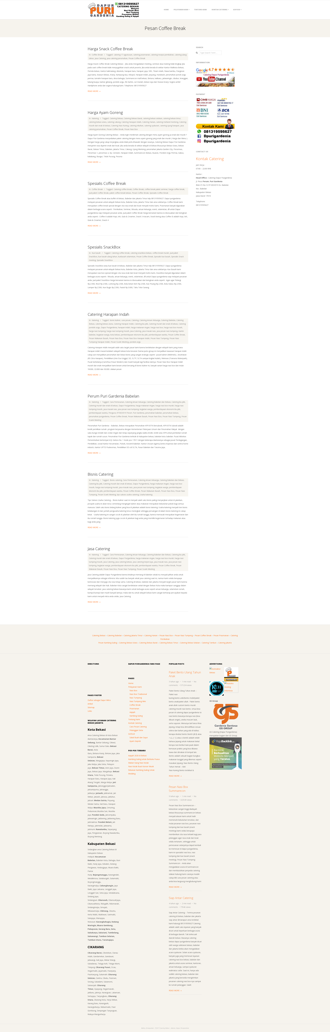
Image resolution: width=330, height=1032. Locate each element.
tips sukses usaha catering (128, 494)
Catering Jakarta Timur (133, 635)
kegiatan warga (103, 334)
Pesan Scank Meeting (120, 342)
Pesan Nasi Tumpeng (159, 338)
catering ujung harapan (169, 125)
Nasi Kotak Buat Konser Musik (141, 766)
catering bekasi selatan (152, 118)
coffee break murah (160, 253)
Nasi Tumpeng (136, 697)
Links (90, 711)
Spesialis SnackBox (104, 247)
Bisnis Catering (100, 474)
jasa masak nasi (149, 331)
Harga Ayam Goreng (105, 112)
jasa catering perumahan (117, 58)
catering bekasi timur (172, 118)
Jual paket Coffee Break (99, 193)
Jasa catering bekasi (123, 562)
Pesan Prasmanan (221, 635)
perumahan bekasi (170, 413)
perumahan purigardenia (99, 416)
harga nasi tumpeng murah (118, 331)
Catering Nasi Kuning (120, 125)
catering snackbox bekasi (141, 253)
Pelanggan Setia (136, 730)
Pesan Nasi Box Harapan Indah (136, 338)
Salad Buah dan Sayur (139, 737)
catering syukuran (151, 125)
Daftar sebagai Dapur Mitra (99, 700)
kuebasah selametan (126, 256)
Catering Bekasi (116, 118)
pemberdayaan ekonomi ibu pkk (134, 334)
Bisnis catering (116, 480)
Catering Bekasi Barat (133, 118)
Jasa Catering (100, 58)
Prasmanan (134, 708)
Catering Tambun (209, 642)
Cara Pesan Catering (138, 726)
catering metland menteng (167, 122)
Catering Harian (148, 122)
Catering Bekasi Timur (169, 642)
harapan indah (124, 327)
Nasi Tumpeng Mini (138, 701)
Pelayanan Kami (181, 10)
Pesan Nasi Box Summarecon (178, 788)
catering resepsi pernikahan (162, 54)
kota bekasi (115, 334)
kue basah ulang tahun (107, 256)
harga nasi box (157, 327)
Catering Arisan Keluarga (150, 320)
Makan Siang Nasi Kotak (138, 763)
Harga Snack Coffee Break (110, 48)
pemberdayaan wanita (158, 334)
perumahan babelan (153, 413)
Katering (95, 118)
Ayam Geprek (135, 741)
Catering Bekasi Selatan (190, 642)
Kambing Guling (136, 716)
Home (166, 10)
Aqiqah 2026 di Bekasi (137, 755)
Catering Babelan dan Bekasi (159, 402)
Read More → (94, 91)
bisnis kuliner (115, 320)
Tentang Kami (200, 10)
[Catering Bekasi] (231, 669)
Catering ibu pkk (141, 324)
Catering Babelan (168, 320)
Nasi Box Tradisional (138, 694)
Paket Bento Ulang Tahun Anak (185, 674)
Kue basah (96, 253)
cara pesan (126, 320)
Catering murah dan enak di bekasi (163, 324)
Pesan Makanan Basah (98, 338)
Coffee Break (97, 54)
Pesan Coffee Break (137, 58)
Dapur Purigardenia (109, 327)
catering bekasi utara (97, 122)
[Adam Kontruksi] (216, 669)
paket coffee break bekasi (120, 193)
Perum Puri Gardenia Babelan (113, 396)
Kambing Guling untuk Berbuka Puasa (144, 759)
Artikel (90, 704)
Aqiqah (132, 712)
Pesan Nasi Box (131, 129)
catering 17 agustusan (123, 54)
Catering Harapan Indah (131, 122)
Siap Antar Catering (181, 898)
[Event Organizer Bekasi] (216, 683)
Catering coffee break (123, 189)
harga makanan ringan (140, 327)
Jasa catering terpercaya (143, 562)
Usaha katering (146, 494)
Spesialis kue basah (162, 256)
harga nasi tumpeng (97, 331)
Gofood (236, 10)
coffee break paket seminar (156, 189)
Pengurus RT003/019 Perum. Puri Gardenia (126, 413)
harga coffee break (176, 189)
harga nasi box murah (173, 327)
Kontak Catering (219, 10)
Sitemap (91, 707)
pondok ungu (135, 342)
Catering (135, 320)
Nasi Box (133, 690)
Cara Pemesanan (117, 402)
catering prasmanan (141, 54)
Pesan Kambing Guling (107, 642)
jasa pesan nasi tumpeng (167, 331)
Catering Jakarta (225, 642)
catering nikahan (136, 125)
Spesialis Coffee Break (107, 183)
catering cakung (114, 122)
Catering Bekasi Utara (128, 642)
